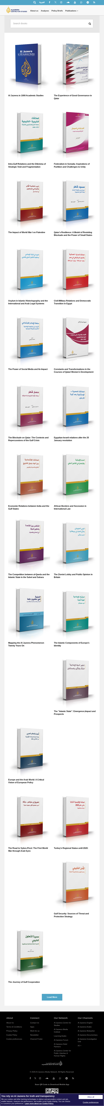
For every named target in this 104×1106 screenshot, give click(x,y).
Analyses (45, 11)
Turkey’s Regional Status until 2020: (71, 848)
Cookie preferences (14, 1039)
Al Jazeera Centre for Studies (62, 1024)
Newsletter (34, 1035)
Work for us (34, 1031)
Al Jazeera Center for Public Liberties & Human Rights (62, 1053)
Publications (71, 11)
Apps (32, 1027)
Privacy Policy (11, 1031)
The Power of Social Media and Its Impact (28, 369)
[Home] (17, 9)
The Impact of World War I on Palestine (26, 232)
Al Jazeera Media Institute (61, 1030)
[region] (52, 1099)
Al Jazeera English (85, 1023)
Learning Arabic (60, 1036)
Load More (52, 997)
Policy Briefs (57, 11)
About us (34, 11)
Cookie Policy (11, 1035)
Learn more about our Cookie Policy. (39, 1103)
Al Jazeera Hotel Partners (60, 1045)
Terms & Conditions (14, 1027)
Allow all (90, 1097)
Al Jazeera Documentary (88, 1035)
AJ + (79, 1046)
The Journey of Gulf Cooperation (24, 982)
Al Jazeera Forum (61, 1040)
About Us (10, 1023)
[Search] (34, 2)
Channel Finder (36, 1039)
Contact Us (34, 1023)
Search (90, 23)
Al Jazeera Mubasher (86, 1031)
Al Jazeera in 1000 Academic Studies (26, 95)
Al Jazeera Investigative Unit (87, 1040)
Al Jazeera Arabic (85, 1027)
